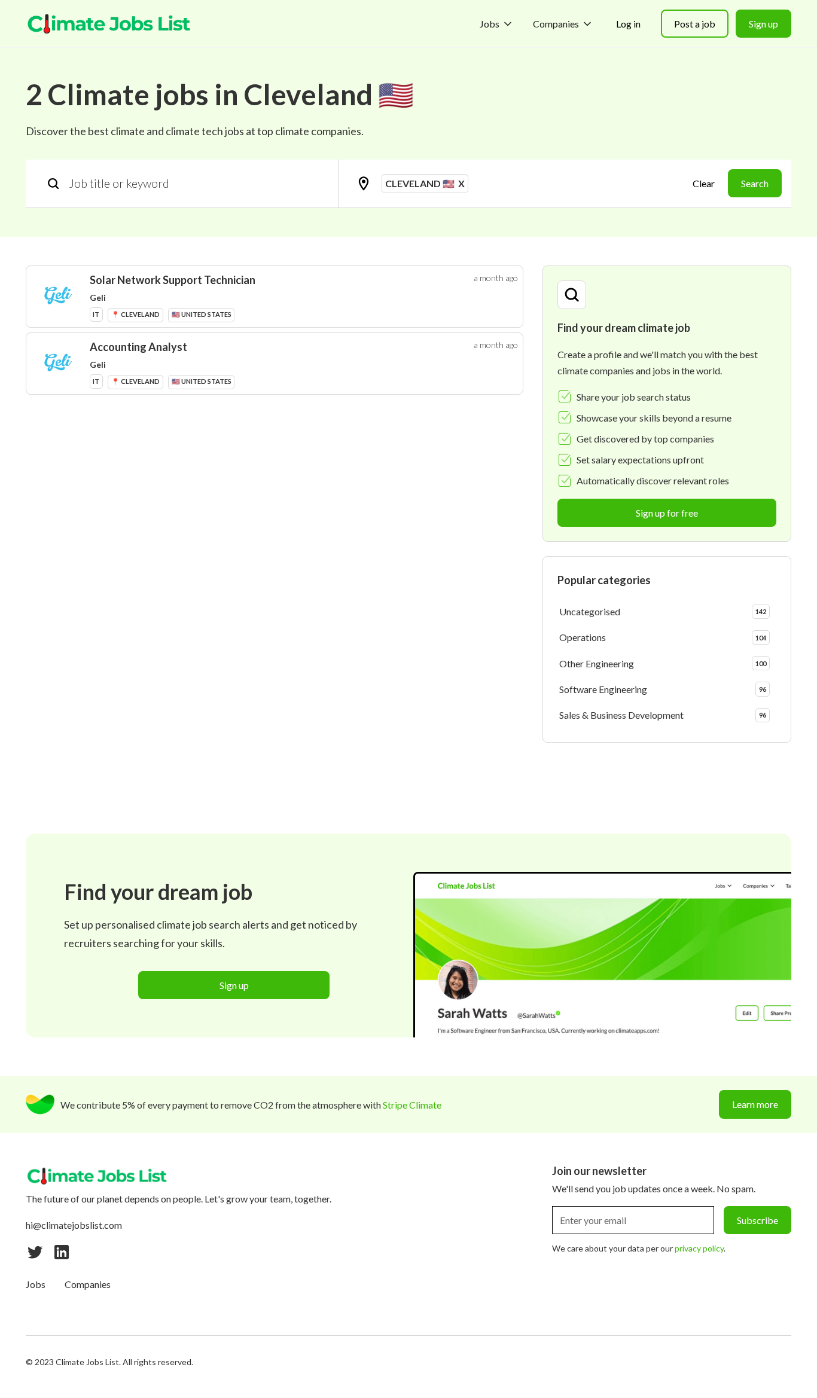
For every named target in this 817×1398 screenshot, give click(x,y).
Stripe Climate (412, 1104)
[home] (109, 24)
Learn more (755, 1104)
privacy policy (699, 1248)
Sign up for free (667, 512)
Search (755, 183)
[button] (496, 24)
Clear (704, 183)
